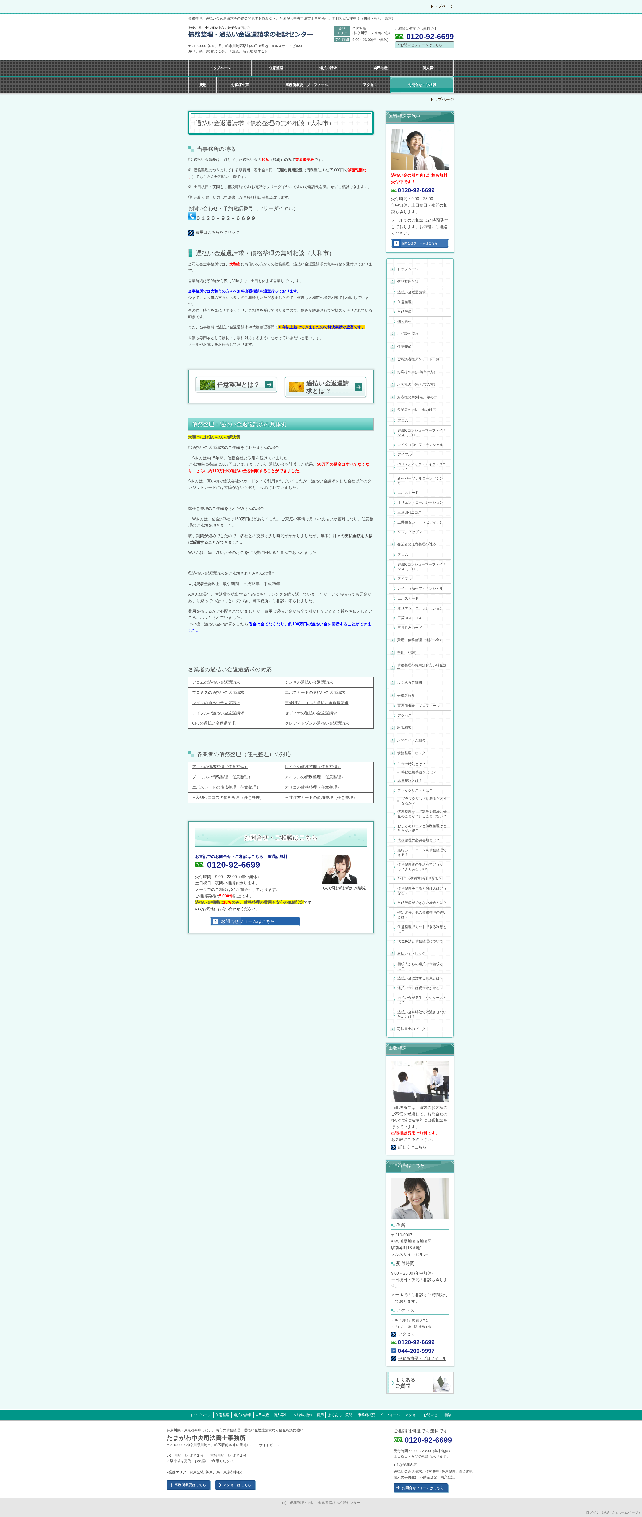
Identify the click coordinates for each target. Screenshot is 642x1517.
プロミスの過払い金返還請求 (218, 692)
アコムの (200, 767)
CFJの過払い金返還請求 (214, 723)
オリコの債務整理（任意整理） (313, 787)
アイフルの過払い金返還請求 (218, 713)
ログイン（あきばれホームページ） (614, 1512)
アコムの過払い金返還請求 (216, 682)
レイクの (293, 767)
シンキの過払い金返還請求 (309, 682)
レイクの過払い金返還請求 (216, 703)
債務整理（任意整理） (228, 767)
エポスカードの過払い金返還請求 (315, 692)
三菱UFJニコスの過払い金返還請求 (317, 703)
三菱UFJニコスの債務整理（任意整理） (228, 797)
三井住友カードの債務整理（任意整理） (321, 797)
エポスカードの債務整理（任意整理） (226, 787)
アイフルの (295, 777)
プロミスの (202, 777)
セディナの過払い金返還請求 (311, 713)
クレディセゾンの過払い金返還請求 (317, 723)
